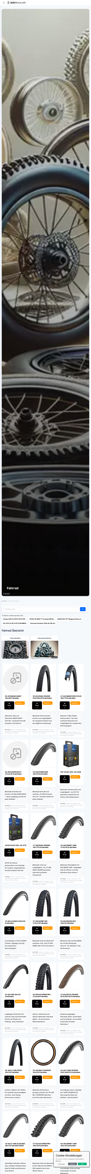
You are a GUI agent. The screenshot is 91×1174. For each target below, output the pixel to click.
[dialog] (71, 1159)
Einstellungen (61, 1164)
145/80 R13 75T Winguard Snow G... (69, 619)
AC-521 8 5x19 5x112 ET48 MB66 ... (15, 623)
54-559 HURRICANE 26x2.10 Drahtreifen (40, 773)
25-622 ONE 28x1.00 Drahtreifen (13, 995)
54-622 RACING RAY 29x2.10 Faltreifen (68, 922)
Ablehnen (72, 1164)
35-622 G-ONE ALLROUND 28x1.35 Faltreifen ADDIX (15, 1145)
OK (82, 1164)
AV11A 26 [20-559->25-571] (15, 845)
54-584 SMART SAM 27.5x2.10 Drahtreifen (69, 846)
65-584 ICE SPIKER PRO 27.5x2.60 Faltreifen (42, 995)
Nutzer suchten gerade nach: (13, 615)
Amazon (19, 703)
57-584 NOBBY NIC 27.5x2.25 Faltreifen (40, 922)
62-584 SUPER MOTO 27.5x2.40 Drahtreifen (13, 773)
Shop (9, 705)
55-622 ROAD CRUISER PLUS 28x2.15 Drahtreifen (42, 697)
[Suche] (83, 609)
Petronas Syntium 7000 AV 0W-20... (43, 623)
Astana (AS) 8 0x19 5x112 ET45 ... (15, 619)
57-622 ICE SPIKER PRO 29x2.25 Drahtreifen (41, 1145)
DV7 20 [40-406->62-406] (71, 772)
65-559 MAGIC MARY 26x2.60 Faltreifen (13, 697)
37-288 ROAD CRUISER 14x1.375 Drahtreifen (41, 846)
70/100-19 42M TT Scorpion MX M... (42, 619)
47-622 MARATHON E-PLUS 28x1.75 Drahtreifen (71, 697)
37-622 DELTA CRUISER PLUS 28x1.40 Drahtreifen (70, 995)
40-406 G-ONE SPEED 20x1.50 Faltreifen (13, 1071)
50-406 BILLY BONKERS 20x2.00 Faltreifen (42, 1071)
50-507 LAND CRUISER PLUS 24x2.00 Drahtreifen (70, 1071)
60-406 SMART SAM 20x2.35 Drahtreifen (69, 1145)
